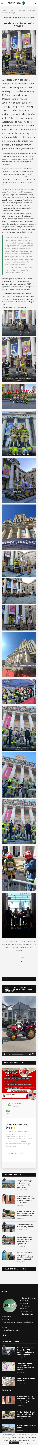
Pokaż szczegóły (16, 1151)
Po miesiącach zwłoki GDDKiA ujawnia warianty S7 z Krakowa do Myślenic (25, 1366)
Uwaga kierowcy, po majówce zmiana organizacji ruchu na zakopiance (24, 1184)
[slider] (17, 1054)
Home (4, 11)
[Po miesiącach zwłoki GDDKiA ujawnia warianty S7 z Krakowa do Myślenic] (8, 1366)
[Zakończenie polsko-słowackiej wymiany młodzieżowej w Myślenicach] (8, 1240)
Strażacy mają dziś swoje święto (26, 1426)
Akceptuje (14, 1443)
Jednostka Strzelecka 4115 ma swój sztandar (25, 1226)
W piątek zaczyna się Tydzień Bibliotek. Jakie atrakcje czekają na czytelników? (26, 1199)
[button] (19, 1026)
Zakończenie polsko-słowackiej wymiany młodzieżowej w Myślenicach (25, 1240)
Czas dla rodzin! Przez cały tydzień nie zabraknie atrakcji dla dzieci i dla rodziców (25, 1256)
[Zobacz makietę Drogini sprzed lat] (8, 1381)
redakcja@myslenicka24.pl (11, 1330)
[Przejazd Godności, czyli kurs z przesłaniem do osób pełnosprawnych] (8, 1214)
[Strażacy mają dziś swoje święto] (8, 1428)
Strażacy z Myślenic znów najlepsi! (19, 24)
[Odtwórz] (5, 1054)
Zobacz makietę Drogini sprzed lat (26, 1379)
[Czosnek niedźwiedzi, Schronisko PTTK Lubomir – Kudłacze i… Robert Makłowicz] (8, 1351)
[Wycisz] (30, 1054)
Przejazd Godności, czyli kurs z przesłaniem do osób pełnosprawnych (26, 1213)
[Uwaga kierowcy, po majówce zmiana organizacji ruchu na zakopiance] (8, 1184)
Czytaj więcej (25, 1443)
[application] (19, 1026)
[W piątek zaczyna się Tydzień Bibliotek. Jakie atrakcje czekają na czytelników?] (8, 1199)
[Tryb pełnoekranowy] (33, 1054)
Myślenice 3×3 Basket (14, 1126)
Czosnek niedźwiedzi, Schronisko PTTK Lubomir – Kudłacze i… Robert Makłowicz (25, 1351)
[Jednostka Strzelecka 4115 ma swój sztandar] (8, 1228)
